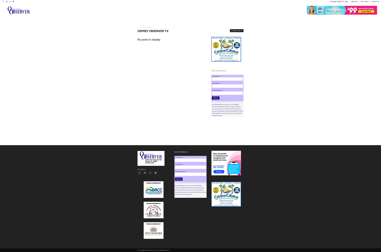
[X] (10, 1)
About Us (354, 1)
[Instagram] (6, 1)
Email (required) (217, 90)
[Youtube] (13, 1)
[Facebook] (3, 1)
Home (139, 27)
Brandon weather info (226, 136)
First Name (216, 76)
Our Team (364, 1)
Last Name (216, 83)
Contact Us (375, 1)
